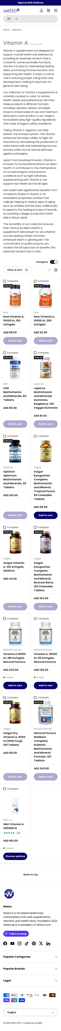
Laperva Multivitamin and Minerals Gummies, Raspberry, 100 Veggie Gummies (46, 398)
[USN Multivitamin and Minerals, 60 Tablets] (15, 368)
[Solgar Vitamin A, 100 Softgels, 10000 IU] (15, 542)
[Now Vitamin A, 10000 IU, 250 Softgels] (46, 296)
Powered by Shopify (32, 1023)
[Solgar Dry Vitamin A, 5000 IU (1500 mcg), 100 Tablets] (15, 713)
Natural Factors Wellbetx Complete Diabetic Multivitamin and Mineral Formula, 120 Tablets (45, 746)
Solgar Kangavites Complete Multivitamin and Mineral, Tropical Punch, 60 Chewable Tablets (44, 485)
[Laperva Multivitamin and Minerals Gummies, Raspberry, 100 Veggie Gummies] (46, 368)
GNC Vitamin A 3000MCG (13, 826)
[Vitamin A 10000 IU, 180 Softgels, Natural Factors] (15, 634)
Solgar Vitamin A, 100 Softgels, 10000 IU (13, 567)
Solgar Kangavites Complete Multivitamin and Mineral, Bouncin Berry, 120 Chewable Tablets (44, 576)
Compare (42, 262)
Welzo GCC (16, 1023)
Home (6, 30)
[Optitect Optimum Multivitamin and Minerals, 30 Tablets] (15, 451)
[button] (48, 10)
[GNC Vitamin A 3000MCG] (15, 804)
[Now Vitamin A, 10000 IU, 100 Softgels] (15, 296)
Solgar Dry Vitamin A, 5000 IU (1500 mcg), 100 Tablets (14, 739)
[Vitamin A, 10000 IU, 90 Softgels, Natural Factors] (46, 634)
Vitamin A (17, 30)
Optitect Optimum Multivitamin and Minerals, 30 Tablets (14, 479)
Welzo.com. (44, 925)
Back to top (30, 874)
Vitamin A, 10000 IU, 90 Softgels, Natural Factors (45, 658)
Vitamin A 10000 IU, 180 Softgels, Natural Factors (14, 658)
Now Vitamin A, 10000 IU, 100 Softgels (13, 320)
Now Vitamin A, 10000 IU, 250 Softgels (44, 320)
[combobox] (30, 19)
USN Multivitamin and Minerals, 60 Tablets (14, 394)
